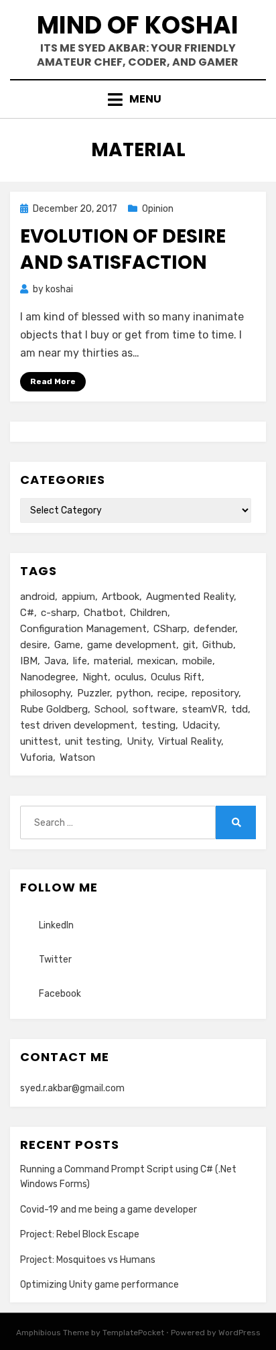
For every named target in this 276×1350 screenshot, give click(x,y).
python (134, 693)
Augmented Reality (190, 597)
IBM (29, 661)
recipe (171, 693)
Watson (77, 757)
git (189, 645)
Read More (53, 381)
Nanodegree (48, 677)
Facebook (60, 993)
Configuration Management (83, 629)
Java (55, 661)
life (80, 661)
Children (148, 613)
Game (67, 645)
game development (131, 645)
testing (158, 725)
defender (214, 629)
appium (78, 597)
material (112, 661)
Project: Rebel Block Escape (79, 1234)
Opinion (158, 208)
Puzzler (93, 693)
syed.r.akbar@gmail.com (72, 1088)
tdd (239, 709)
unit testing (92, 741)
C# (27, 613)
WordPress (239, 1332)
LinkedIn (56, 925)
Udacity (200, 725)
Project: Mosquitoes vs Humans (87, 1260)
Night (95, 677)
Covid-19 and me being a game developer (108, 1209)
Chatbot (103, 613)
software (154, 709)
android (37, 597)
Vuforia (36, 757)
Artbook (120, 597)
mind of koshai (137, 25)
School (110, 709)
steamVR (203, 709)
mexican (156, 661)
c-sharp (59, 613)
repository (215, 693)
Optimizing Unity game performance (99, 1284)
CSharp (170, 629)
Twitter (55, 959)
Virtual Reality (189, 741)
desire (34, 645)
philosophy (45, 693)
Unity (139, 741)
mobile (197, 661)
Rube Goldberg (54, 709)
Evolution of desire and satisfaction (123, 249)
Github (217, 645)
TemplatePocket (133, 1332)
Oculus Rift (176, 677)
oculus (129, 677)
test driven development (77, 725)
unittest (39, 741)
